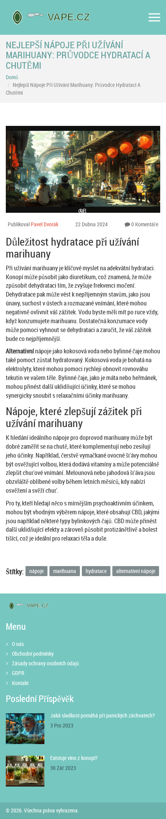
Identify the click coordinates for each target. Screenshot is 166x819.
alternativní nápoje (135, 571)
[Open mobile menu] (154, 17)
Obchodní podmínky (33, 653)
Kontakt (20, 683)
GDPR (18, 673)
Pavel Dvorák (44, 224)
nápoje (36, 571)
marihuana (64, 571)
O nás (18, 644)
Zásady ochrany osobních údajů (45, 663)
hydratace (96, 571)
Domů (12, 77)
